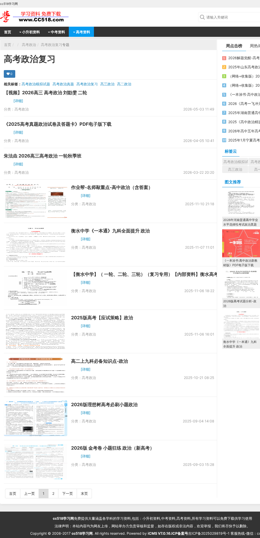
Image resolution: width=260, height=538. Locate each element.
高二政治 (124, 84)
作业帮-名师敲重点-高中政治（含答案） (112, 187)
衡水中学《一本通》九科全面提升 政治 (110, 230)
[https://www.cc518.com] (40, 16)
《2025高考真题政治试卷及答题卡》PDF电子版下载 (57, 124)
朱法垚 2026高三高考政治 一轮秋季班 (43, 156)
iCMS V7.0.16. (159, 533)
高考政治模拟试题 (36, 84)
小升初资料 (30, 32)
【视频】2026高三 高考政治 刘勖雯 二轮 (45, 92)
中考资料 (57, 32)
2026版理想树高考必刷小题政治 (104, 404)
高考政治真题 (63, 84)
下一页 (67, 493)
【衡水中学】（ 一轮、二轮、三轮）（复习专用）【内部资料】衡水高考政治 (149, 274)
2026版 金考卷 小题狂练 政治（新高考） (112, 448)
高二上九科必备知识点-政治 (99, 361)
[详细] (18, 101)
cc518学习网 (63, 518)
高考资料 (82, 32)
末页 (84, 493)
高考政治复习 (51, 44)
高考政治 (29, 44)
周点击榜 (234, 45)
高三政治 (107, 84)
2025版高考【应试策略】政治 (102, 317)
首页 (7, 32)
